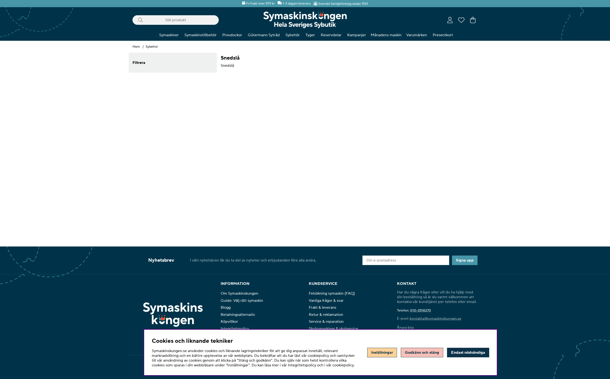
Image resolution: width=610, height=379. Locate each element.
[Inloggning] (450, 20)
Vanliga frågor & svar (326, 300)
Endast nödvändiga (468, 352)
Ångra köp (405, 327)
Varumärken (416, 35)
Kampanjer (356, 35)
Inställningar (382, 352)
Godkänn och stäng (422, 352)
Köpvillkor (229, 321)
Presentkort (443, 35)
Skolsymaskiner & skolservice (333, 328)
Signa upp (465, 260)
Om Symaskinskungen (239, 293)
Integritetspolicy (235, 328)
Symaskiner (169, 35)
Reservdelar (331, 35)
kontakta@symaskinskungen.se (435, 318)
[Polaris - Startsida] (305, 20)
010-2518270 (420, 310)
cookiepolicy (343, 365)
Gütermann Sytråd (264, 35)
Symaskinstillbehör (200, 35)
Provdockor (232, 35)
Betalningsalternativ (238, 314)
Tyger (310, 35)
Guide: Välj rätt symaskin (242, 300)
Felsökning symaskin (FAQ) (332, 293)
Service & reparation (326, 321)
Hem (136, 47)
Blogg (226, 307)
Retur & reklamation (326, 314)
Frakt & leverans (322, 307)
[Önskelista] (461, 20)
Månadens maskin (386, 35)
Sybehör (292, 35)
